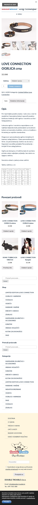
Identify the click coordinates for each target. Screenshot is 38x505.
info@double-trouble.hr (17, 484)
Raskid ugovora (15, 433)
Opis (6, 101)
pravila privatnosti (12, 469)
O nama (11, 422)
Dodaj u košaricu (15, 86)
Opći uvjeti (12, 429)
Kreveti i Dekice (12, 311)
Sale (7, 335)
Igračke (8, 324)
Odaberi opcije (8, 231)
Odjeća (8, 303)
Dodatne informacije (17, 101)
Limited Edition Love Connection (19, 292)
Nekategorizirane (13, 389)
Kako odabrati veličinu (18, 437)
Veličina (6, 81)
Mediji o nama (14, 426)
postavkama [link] (31, 498)
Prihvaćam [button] (6, 502)
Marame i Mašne (12, 307)
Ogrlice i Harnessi (13, 296)
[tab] (6, 101)
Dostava (11, 418)
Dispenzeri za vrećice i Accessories (14, 319)
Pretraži (5, 281)
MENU (20, 14)
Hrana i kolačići (12, 328)
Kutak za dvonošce (13, 331)
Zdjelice (8, 314)
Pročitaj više (7, 268)
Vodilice (9, 300)
